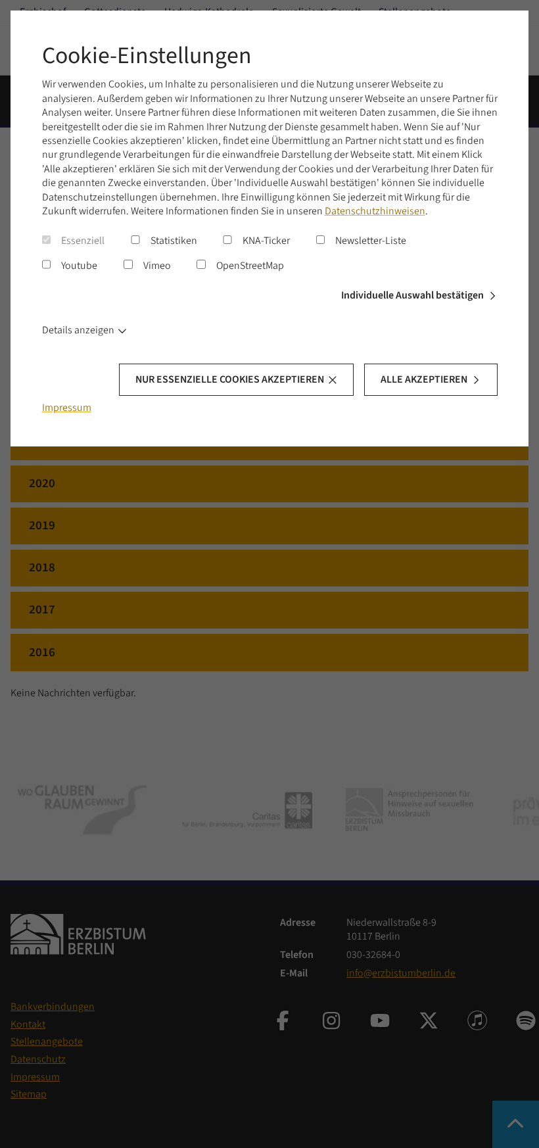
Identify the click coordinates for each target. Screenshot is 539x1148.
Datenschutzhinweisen (375, 211)
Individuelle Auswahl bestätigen (412, 295)
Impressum (66, 407)
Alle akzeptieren (424, 379)
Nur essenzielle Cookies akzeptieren (229, 379)
